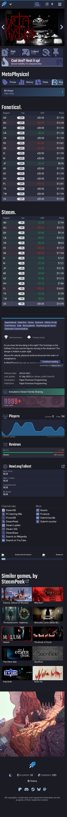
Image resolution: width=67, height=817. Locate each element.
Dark (19, 325)
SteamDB (11, 510)
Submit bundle (47, 517)
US (26, 775)
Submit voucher (48, 521)
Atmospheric (29, 325)
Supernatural (10, 322)
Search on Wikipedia (16, 536)
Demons (39, 322)
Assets (43, 510)
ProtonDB (11, 517)
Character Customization (16, 329)
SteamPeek (12, 521)
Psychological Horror (46, 325)
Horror (31, 322)
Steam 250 (11, 529)
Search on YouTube (16, 540)
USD (48, 775)
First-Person (10, 325)
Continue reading (50, 361)
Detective (22, 322)
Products (45, 514)
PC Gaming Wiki (14, 514)
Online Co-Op (51, 322)
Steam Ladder (13, 525)
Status (33, 781)
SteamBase (12, 533)
